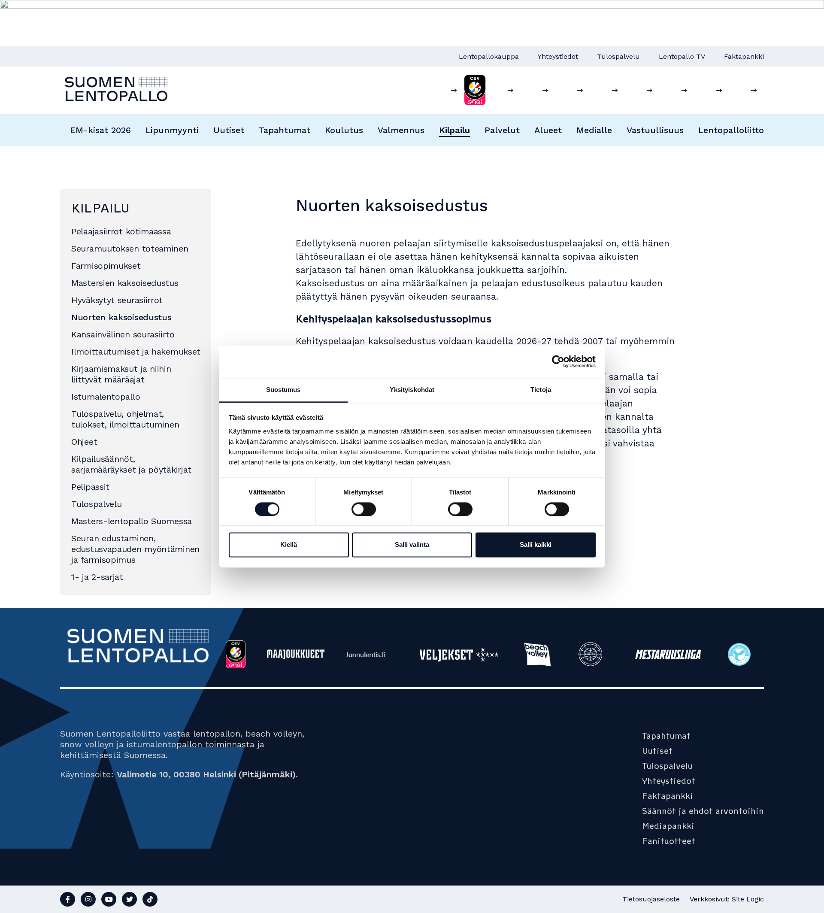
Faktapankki (744, 56)
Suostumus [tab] (283, 389)
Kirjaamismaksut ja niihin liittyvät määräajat (121, 374)
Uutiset (228, 130)
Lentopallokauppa (489, 56)
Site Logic (748, 899)
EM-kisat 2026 (100, 130)
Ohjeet (84, 442)
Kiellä (288, 545)
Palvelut (502, 130)
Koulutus (344, 130)
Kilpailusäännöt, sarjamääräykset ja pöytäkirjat (131, 464)
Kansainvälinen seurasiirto (122, 334)
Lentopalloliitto (731, 130)
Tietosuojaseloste (651, 899)
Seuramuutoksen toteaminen (129, 248)
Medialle (594, 130)
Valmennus (401, 130)
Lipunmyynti (172, 130)
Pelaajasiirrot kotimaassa (121, 231)
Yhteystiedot (558, 56)
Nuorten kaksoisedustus (121, 317)
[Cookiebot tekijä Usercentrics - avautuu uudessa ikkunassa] (558, 361)
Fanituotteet (668, 841)
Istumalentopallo (105, 396)
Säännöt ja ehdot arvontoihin (703, 811)
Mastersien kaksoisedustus (125, 283)
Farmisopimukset (106, 266)
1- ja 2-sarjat (97, 577)
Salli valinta (412, 545)
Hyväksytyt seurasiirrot (117, 300)
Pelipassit (90, 487)
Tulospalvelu (618, 56)
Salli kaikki (535, 545)
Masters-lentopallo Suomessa (131, 521)
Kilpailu (454, 130)
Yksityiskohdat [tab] (412, 389)
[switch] (363, 509)
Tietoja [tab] (540, 389)
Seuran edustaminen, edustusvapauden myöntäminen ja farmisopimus (135, 549)
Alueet (548, 130)
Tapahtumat (284, 130)
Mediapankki (668, 826)
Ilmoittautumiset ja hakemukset (135, 351)
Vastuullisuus (655, 130)
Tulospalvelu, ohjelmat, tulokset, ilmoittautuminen (125, 419)
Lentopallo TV (682, 56)
